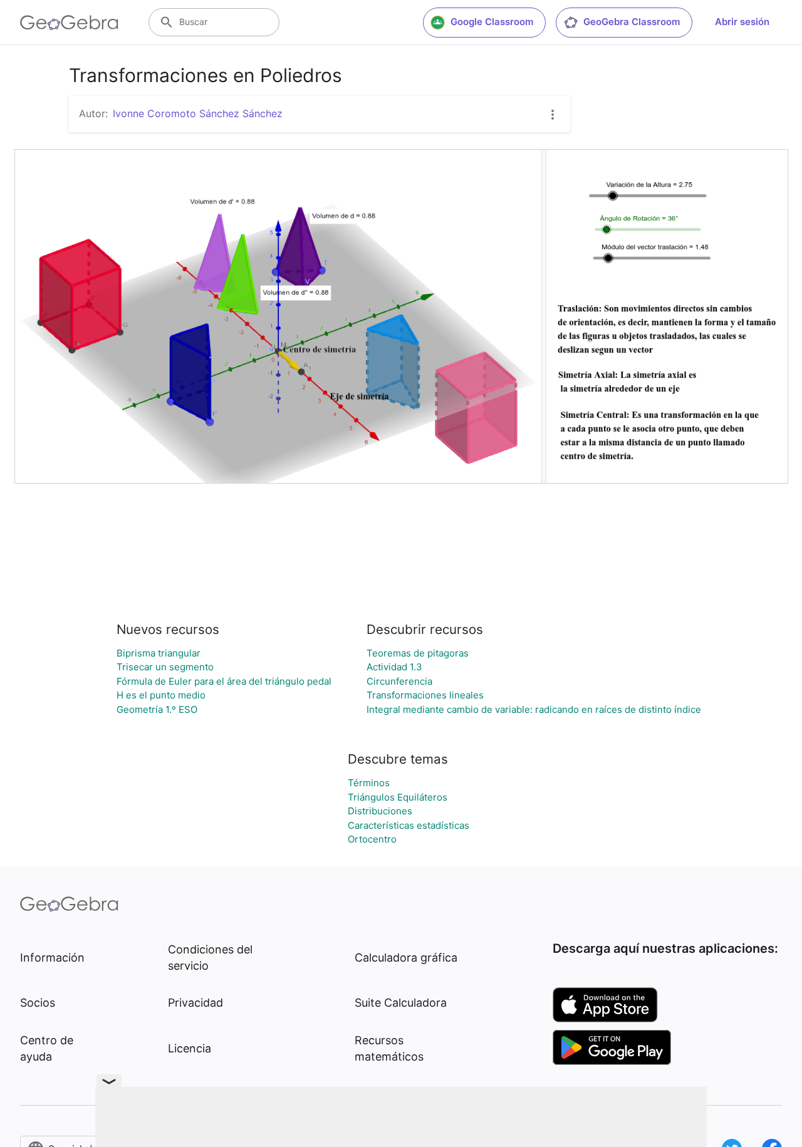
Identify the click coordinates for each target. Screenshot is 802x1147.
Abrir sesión (742, 22)
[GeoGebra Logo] (69, 22)
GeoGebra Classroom (631, 22)
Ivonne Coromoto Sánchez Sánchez (198, 113)
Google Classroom (491, 22)
